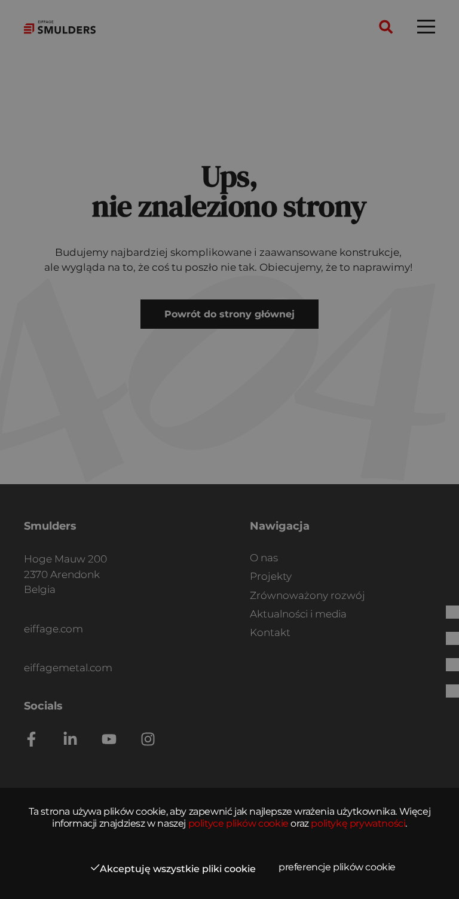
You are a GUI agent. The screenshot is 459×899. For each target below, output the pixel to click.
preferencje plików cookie (337, 867)
